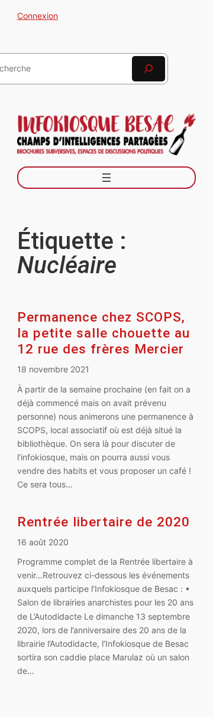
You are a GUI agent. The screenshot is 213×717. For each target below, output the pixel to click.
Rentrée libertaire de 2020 (103, 522)
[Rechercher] (148, 68)
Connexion (37, 16)
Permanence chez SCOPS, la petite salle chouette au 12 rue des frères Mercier (103, 333)
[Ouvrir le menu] (106, 178)
